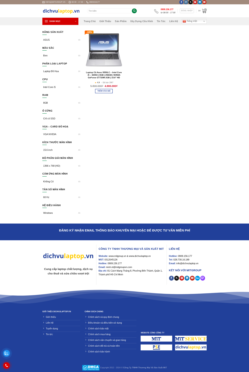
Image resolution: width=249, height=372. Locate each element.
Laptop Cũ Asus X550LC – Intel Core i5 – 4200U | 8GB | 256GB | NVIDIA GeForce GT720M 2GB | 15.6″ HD (104, 75)
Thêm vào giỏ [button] (104, 91)
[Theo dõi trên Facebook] (181, 2)
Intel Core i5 (49, 87)
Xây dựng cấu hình (141, 21)
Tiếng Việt (191, 21)
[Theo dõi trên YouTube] (204, 2)
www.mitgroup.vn (117, 256)
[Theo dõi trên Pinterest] (195, 2)
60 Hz (46, 197)
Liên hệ (173, 21)
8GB (45, 103)
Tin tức (161, 21)
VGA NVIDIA (49, 134)
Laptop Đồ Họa (51, 71)
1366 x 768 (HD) (51, 166)
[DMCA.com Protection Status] (91, 367)
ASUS (46, 40)
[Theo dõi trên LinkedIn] (200, 2)
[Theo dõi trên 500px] (197, 278)
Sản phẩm (121, 21)
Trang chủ (90, 21)
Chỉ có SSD (49, 118)
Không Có (48, 181)
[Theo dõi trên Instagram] (186, 2)
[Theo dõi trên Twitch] (202, 278)
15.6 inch (48, 150)
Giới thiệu (105, 21)
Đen (45, 55)
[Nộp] (134, 11)
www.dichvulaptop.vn (140, 256)
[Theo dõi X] (190, 2)
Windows (48, 213)
